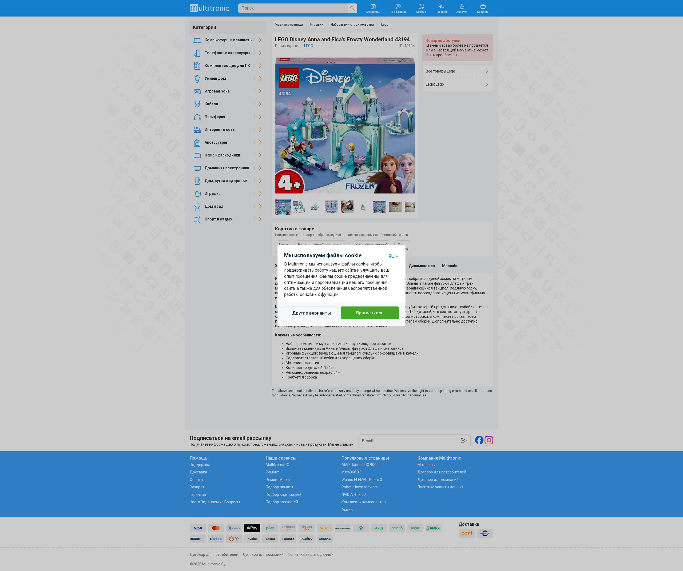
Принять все (370, 313)
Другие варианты (311, 313)
